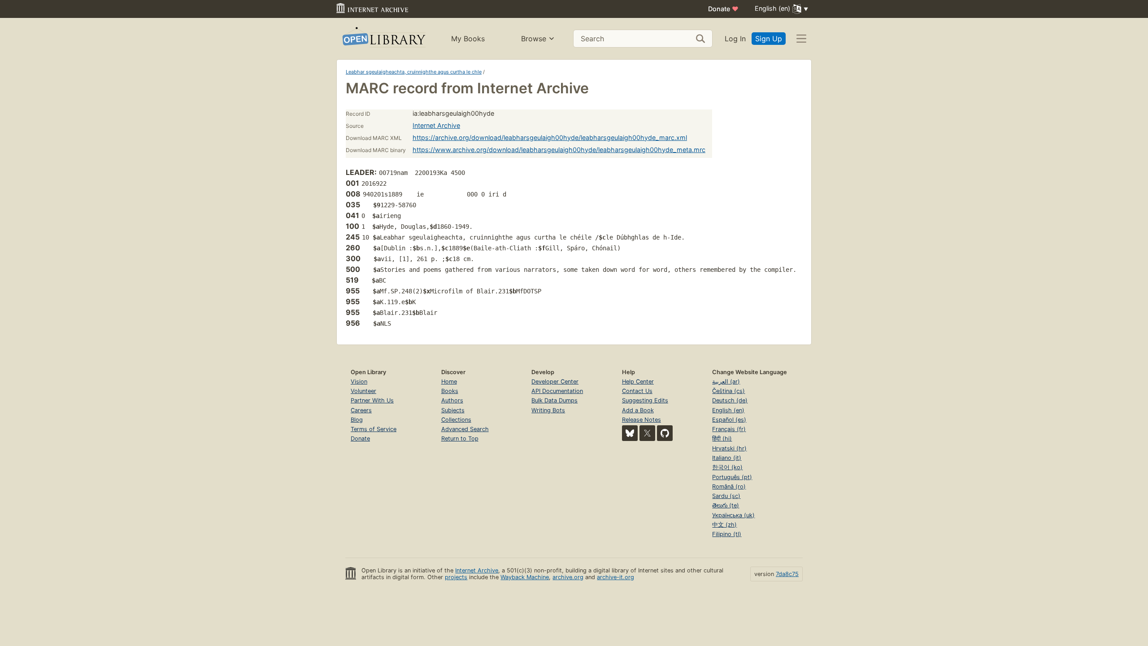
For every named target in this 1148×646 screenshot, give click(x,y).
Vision (359, 381)
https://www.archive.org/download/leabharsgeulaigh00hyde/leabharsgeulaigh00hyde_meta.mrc (559, 149)
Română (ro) (729, 486)
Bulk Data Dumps (554, 400)
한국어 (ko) (727, 467)
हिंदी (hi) (722, 438)
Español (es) (729, 419)
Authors (452, 400)
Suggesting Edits (645, 400)
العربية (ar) (726, 381)
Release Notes (641, 419)
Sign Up (768, 38)
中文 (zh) (724, 524)
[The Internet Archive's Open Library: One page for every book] (383, 38)
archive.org (567, 577)
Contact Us (637, 391)
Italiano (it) (726, 457)
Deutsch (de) (730, 400)
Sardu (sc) (726, 496)
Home (449, 381)
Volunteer (363, 391)
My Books (468, 38)
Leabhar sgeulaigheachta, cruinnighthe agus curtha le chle (414, 72)
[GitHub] (665, 433)
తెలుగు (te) (725, 505)
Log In (735, 38)
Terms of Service (373, 429)
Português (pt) (732, 477)
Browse (533, 38)
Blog (357, 419)
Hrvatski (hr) (729, 448)
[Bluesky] (630, 433)
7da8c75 (787, 574)
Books (449, 391)
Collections (456, 419)
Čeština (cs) (728, 391)
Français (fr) (729, 429)
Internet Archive (436, 125)
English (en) (728, 410)
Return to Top (459, 438)
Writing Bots (548, 410)
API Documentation (557, 391)
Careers (361, 410)
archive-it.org (615, 577)
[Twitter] (647, 433)
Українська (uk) (733, 515)
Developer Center (554, 381)
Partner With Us (372, 400)
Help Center (638, 381)
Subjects (453, 410)
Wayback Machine (524, 577)
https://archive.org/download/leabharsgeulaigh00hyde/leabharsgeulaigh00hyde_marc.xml (550, 137)
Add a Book (638, 410)
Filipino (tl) (726, 534)
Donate (723, 9)
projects (456, 577)
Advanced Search (465, 429)
